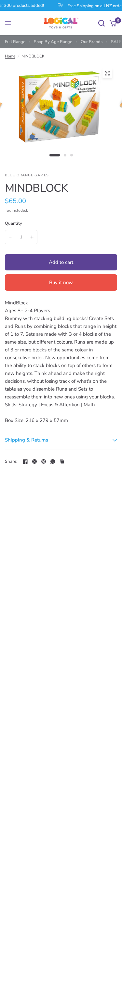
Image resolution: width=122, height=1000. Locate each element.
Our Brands (91, 42)
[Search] (101, 23)
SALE (116, 42)
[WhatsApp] (53, 461)
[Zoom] (107, 73)
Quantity (13, 223)
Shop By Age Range (53, 42)
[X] (34, 461)
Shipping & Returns (26, 440)
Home (10, 56)
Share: (11, 462)
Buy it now (61, 282)
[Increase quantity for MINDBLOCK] (32, 237)
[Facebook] (25, 461)
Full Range (15, 42)
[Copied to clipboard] (62, 461)
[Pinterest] (43, 461)
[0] (112, 23)
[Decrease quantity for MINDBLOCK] (10, 237)
